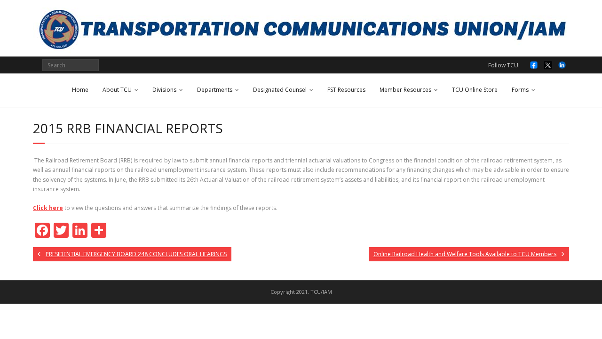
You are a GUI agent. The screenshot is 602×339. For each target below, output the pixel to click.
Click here (48, 208)
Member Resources (405, 90)
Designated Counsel (280, 90)
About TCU (117, 90)
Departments (214, 90)
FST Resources (346, 90)
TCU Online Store (475, 90)
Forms (520, 90)
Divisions (164, 90)
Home (80, 90)
